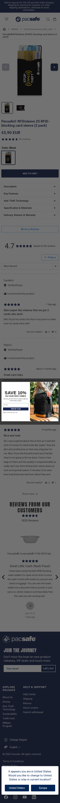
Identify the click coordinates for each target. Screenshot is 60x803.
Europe (43, 788)
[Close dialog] (56, 383)
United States (17, 788)
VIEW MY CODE (16, 409)
